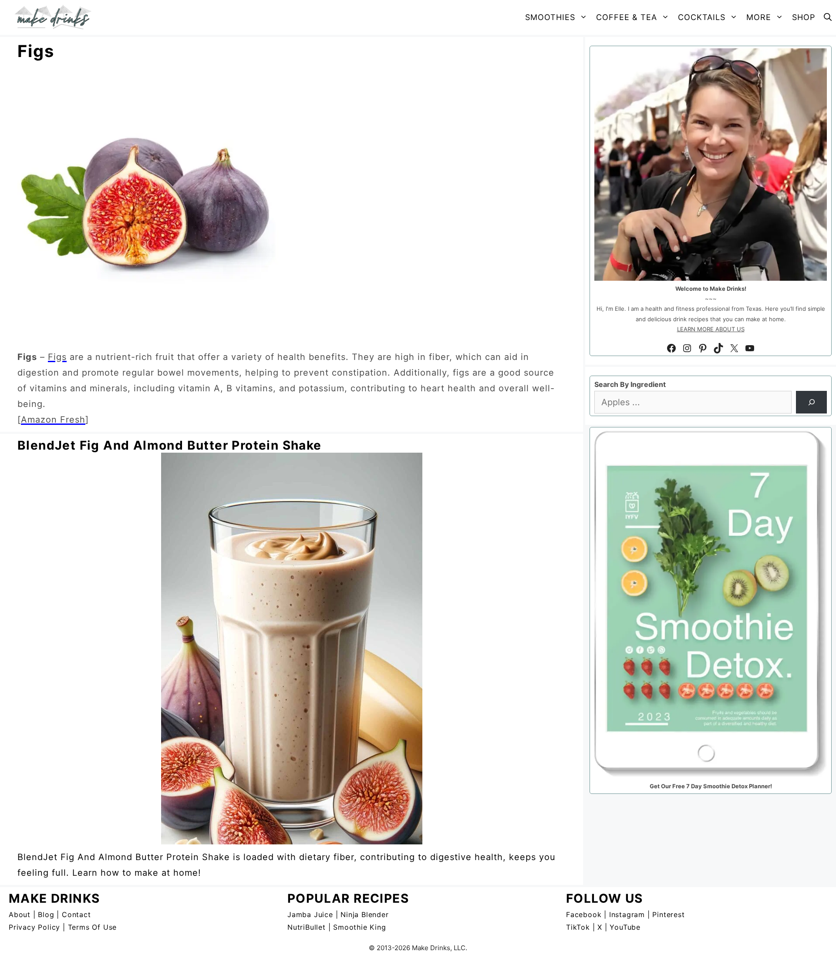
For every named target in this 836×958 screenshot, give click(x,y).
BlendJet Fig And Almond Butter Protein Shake (169, 445)
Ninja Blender (364, 914)
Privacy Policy (34, 927)
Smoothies (550, 17)
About (19, 914)
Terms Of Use (92, 927)
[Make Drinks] (55, 17)
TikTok (578, 927)
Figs (57, 357)
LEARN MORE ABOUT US (711, 329)
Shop (803, 17)
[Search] (811, 402)
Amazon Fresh (53, 419)
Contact (76, 914)
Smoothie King (359, 927)
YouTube (625, 927)
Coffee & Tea (626, 17)
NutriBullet (306, 927)
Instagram (627, 914)
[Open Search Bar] (827, 17)
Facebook (583, 914)
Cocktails (701, 17)
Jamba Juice (310, 914)
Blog (46, 914)
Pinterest (668, 914)
